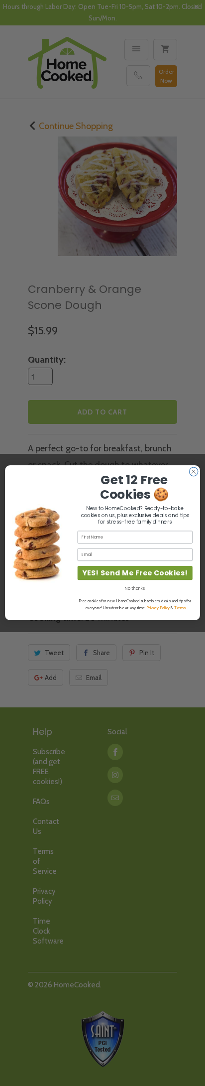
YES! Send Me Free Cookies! (135, 573)
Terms (179, 608)
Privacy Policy (158, 608)
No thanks (135, 589)
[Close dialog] (193, 471)
